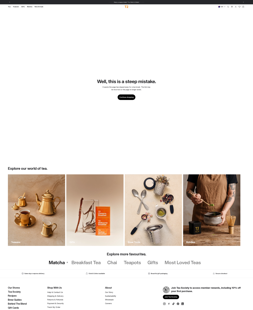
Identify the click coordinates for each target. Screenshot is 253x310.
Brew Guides (15, 300)
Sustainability (110, 296)
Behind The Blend (17, 303)
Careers (108, 303)
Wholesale (109, 299)
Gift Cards (13, 308)
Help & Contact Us (55, 292)
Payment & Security (55, 303)
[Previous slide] (9, 2)
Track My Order (53, 307)
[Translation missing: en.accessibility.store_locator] (232, 7)
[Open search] (228, 7)
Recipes (12, 295)
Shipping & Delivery (55, 296)
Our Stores (14, 287)
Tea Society (14, 292)
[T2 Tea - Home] (126, 6)
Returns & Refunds (55, 299)
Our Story (109, 292)
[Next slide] (243, 2)
